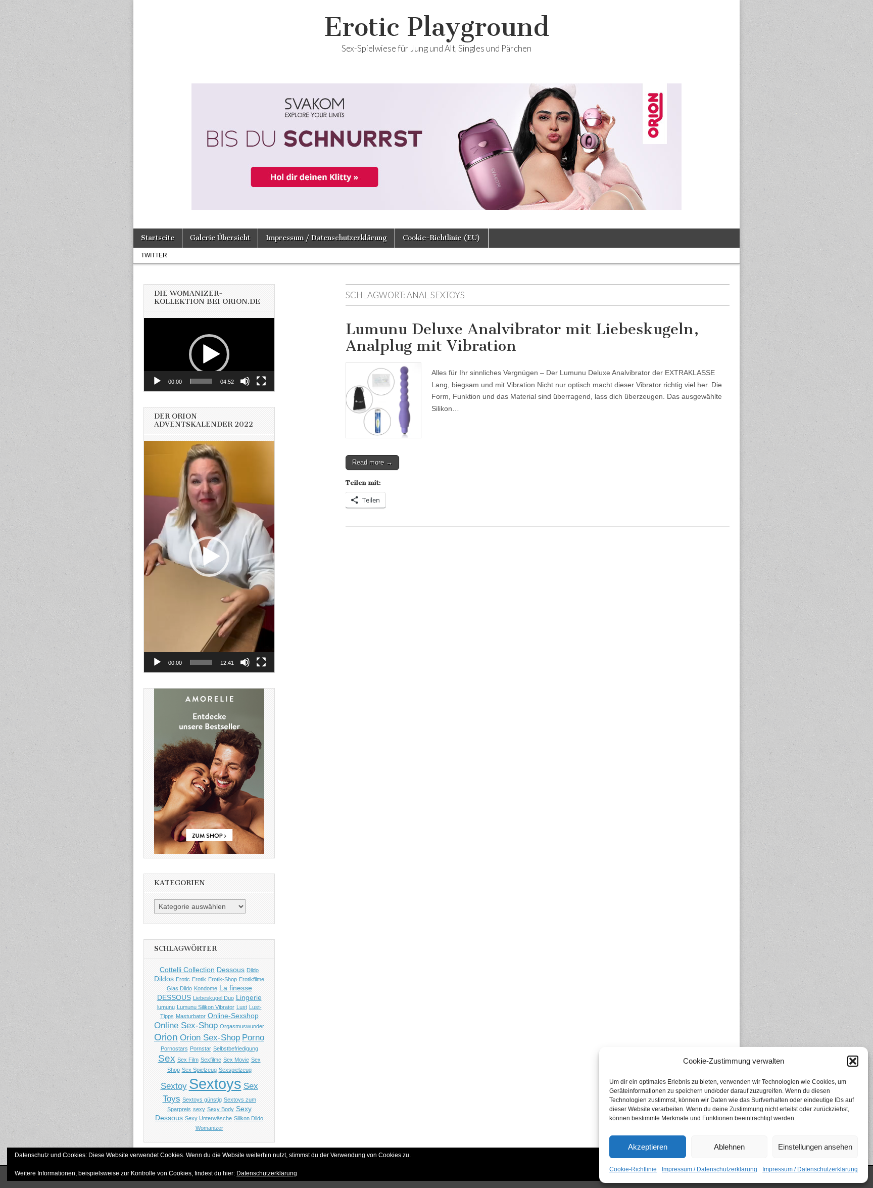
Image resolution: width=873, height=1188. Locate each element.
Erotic (183, 979)
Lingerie (249, 997)
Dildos (164, 979)
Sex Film (188, 1060)
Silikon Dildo (248, 1118)
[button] (853, 1061)
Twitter (154, 255)
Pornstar (200, 1048)
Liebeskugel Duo (213, 998)
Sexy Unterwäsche (208, 1118)
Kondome (205, 988)
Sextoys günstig (202, 1099)
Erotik (199, 979)
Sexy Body (220, 1109)
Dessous (231, 970)
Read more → (372, 462)
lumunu (166, 1007)
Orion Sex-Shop (210, 1037)
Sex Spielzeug (199, 1070)
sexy (199, 1109)
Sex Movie (236, 1060)
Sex (166, 1058)
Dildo (253, 970)
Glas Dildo (179, 988)
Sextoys (215, 1083)
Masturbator (191, 1016)
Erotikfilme (251, 979)
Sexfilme (211, 1060)
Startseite (157, 238)
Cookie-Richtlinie (633, 1169)
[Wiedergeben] (157, 381)
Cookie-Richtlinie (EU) (441, 238)
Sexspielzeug (235, 1070)
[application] (209, 354)
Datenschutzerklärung (266, 1173)
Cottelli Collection (187, 970)
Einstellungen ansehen (815, 1147)
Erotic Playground (436, 27)
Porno (253, 1037)
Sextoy (174, 1086)
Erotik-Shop (222, 979)
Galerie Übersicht (220, 238)
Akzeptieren (647, 1147)
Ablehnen (729, 1147)
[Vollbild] (261, 381)
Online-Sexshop (233, 1016)
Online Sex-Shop (186, 1025)
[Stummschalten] (245, 381)
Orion (166, 1037)
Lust (241, 1007)
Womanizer (209, 1128)
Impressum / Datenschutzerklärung (709, 1169)
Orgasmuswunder (242, 1026)
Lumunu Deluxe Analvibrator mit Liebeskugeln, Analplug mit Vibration (522, 337)
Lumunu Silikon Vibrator (205, 1007)
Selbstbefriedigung (235, 1048)
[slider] (201, 381)
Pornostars (174, 1048)
